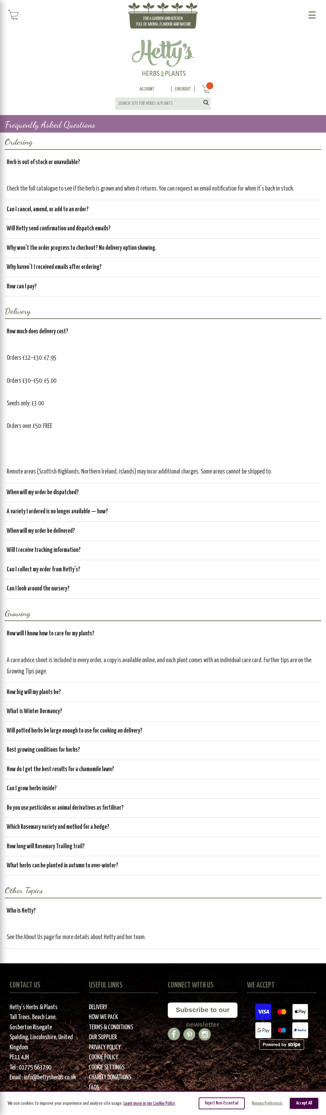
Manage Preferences (267, 1103)
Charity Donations (110, 1078)
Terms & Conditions (111, 1027)
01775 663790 (35, 1068)
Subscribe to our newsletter (203, 1012)
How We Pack (103, 1017)
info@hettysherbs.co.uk (50, 1078)
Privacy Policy (105, 1048)
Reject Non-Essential (221, 1103)
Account (146, 89)
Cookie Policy (103, 1057)
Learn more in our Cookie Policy (149, 1103)
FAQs (94, 1088)
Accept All (304, 1103)
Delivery (98, 1007)
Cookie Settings (106, 1068)
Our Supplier (103, 1037)
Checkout (183, 89)
